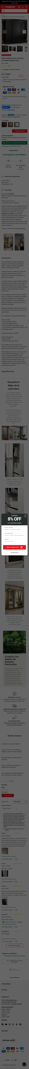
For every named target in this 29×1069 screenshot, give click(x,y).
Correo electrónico (9, 533)
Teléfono (7, 539)
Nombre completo (9, 527)
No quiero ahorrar (14, 552)
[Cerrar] (25, 516)
